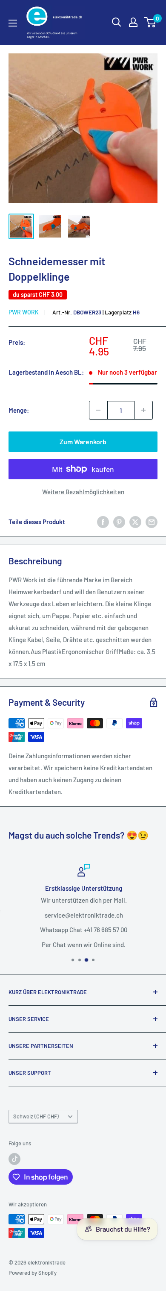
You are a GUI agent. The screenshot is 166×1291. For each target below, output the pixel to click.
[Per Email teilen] (151, 521)
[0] (150, 22)
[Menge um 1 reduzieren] (98, 410)
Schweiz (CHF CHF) (36, 1116)
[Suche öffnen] (116, 22)
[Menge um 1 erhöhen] (143, 410)
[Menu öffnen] (13, 23)
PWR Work (24, 312)
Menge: (19, 410)
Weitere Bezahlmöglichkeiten (83, 492)
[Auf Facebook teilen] (103, 521)
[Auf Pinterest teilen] (119, 521)
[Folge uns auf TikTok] (14, 1159)
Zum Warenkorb (83, 441)
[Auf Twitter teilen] (135, 521)
